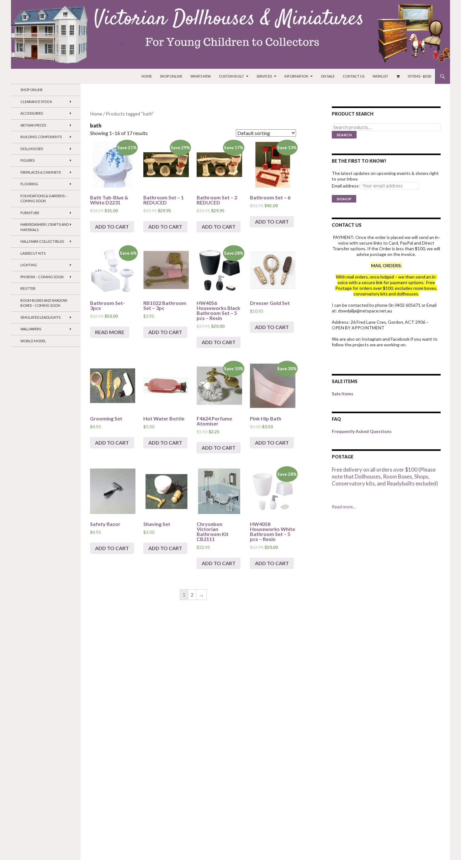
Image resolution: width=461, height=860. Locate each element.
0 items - (419, 76)
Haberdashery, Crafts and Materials (44, 227)
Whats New (200, 76)
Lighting (28, 265)
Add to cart (112, 227)
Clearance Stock (36, 102)
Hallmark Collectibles (42, 241)
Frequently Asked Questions (362, 431)
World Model (33, 341)
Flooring (29, 184)
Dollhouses (31, 149)
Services (264, 76)
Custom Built (231, 76)
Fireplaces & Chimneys (40, 172)
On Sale (328, 76)
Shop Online (171, 76)
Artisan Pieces (33, 125)
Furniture (29, 213)
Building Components (41, 137)
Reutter (27, 288)
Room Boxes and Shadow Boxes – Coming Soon (43, 303)
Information (296, 76)
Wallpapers (30, 329)
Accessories (31, 113)
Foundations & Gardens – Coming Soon (43, 198)
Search (344, 135)
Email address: (346, 185)
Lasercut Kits (32, 253)
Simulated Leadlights (40, 317)
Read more (109, 332)
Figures (27, 160)
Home (146, 76)
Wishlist (380, 76)
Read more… (344, 506)
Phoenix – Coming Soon (42, 277)
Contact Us (353, 76)
